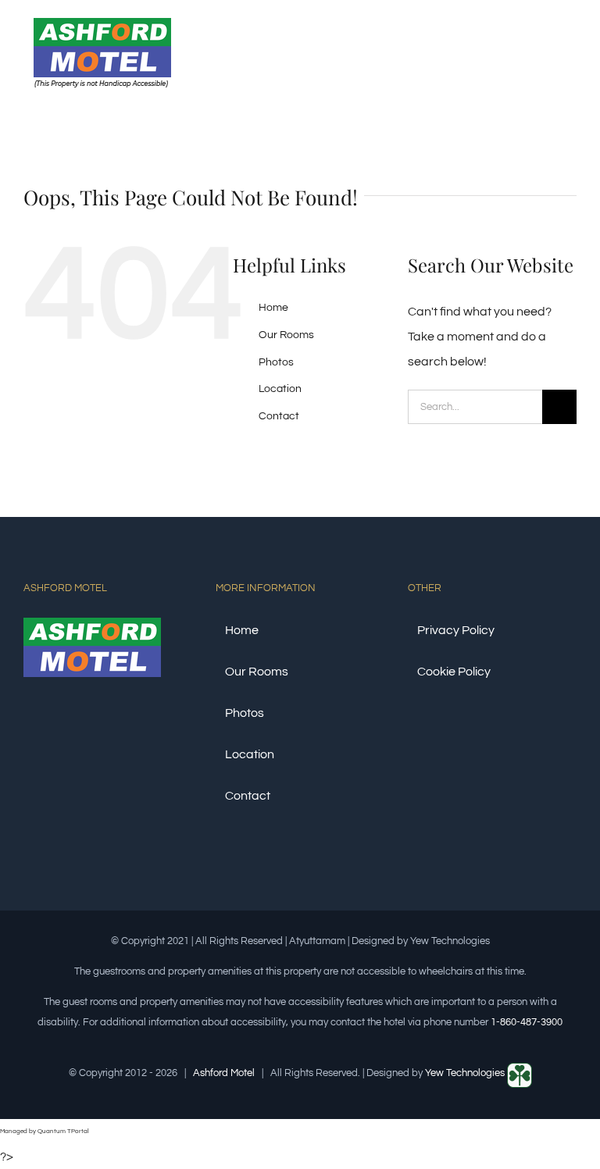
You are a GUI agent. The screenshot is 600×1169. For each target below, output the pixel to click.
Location (280, 388)
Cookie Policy (454, 671)
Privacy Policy (456, 630)
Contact (279, 416)
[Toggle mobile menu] (570, 49)
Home (273, 307)
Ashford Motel (224, 1072)
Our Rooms (286, 335)
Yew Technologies (466, 1072)
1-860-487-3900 (526, 1022)
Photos (276, 362)
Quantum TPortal (63, 1131)
